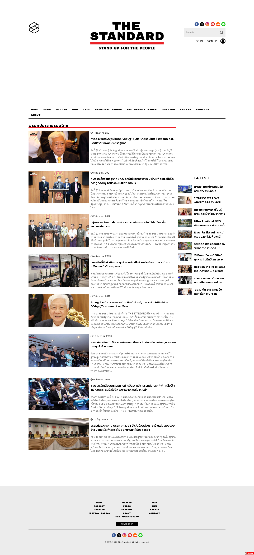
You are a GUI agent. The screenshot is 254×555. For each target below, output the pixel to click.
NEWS (47, 110)
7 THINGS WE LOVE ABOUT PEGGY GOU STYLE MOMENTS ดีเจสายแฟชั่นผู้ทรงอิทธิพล (208, 200)
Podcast (99, 506)
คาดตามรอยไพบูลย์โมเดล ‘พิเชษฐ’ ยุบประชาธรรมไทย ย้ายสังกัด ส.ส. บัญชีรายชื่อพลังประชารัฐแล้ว (132, 141)
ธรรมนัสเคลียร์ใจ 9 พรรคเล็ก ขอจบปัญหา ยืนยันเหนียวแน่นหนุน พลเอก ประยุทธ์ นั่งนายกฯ (133, 344)
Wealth (127, 503)
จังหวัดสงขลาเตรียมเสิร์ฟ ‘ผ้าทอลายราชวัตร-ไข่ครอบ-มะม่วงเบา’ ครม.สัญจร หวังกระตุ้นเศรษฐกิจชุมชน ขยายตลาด (209, 246)
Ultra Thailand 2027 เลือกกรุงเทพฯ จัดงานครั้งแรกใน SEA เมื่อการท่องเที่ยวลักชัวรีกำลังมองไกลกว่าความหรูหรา (209, 223)
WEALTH (61, 110)
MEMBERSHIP (127, 524)
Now (154, 506)
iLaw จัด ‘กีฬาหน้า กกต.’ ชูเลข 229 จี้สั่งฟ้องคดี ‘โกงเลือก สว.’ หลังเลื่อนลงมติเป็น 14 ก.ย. (209, 234)
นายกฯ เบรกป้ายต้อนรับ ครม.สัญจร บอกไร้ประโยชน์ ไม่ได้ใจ (208, 189)
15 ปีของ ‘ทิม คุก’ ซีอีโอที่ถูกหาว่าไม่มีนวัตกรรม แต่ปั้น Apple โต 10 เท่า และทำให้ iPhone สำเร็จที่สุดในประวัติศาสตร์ (209, 257)
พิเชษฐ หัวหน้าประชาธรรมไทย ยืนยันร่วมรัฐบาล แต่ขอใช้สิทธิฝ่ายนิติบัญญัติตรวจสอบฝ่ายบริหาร (129, 304)
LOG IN (199, 41)
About (127, 513)
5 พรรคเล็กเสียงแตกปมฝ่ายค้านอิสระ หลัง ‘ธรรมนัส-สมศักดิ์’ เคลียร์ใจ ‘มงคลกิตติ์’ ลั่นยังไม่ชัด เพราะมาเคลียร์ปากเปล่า (133, 387)
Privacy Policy (99, 513)
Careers (126, 510)
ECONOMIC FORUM (108, 110)
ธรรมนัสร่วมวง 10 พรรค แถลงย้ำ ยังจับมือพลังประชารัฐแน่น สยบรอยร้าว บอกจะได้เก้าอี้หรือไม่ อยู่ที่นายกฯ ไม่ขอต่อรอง (133, 427)
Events (154, 510)
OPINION (168, 110)
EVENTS (185, 110)
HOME (35, 110)
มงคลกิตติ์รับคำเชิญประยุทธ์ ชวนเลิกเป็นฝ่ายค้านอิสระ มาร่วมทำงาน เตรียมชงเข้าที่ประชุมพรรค (131, 264)
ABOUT (35, 115)
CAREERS (202, 110)
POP (75, 110)
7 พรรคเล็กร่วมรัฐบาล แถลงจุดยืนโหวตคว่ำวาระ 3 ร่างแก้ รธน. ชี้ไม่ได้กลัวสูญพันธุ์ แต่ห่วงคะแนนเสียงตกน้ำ (132, 181)
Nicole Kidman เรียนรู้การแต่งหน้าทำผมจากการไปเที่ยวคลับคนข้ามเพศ (209, 211)
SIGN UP (212, 41)
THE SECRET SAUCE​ (141, 110)
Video (127, 506)
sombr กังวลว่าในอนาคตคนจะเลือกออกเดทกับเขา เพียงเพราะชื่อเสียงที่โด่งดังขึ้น (209, 280)
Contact (154, 513)
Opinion (99, 510)
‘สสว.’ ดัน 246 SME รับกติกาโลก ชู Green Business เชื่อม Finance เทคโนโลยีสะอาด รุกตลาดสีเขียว (209, 291)
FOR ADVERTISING (127, 517)
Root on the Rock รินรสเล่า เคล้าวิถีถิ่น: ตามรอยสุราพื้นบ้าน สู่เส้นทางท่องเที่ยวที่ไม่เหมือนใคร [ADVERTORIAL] (209, 269)
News (99, 503)
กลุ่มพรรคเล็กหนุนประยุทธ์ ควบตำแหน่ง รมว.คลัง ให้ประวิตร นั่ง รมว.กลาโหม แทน (128, 224)
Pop (154, 503)
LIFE (86, 110)
